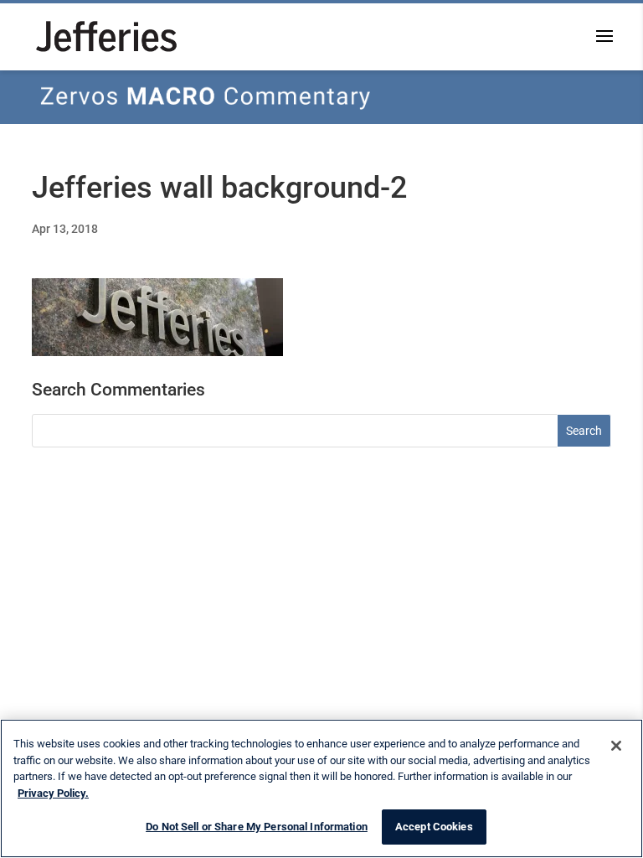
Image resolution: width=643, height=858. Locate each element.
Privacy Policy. (53, 793)
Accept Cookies (434, 826)
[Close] (616, 745)
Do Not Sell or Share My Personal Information (257, 826)
